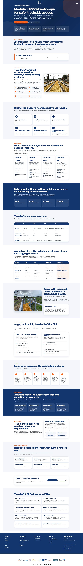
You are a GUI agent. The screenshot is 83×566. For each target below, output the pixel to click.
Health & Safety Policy (67, 548)
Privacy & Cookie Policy (67, 550)
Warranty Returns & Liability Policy (69, 540)
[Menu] (76, 3)
